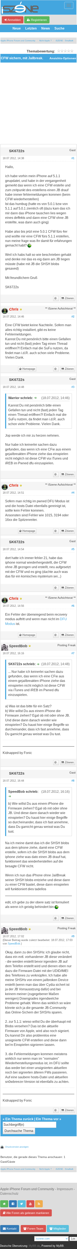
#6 (72, 605)
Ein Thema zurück (19, 1119)
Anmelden (14, 19)
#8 (72, 780)
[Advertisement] (38, 103)
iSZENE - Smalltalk (64, 40)
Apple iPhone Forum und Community (17, 40)
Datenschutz (9, 1193)
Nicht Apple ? (45, 40)
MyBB (60, 1245)
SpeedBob (14, 943)
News (45, 28)
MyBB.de (34, 1245)
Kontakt (11, 1228)
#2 (72, 316)
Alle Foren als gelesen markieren (27, 1213)
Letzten (31, 28)
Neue (17, 28)
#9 (72, 936)
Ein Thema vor (47, 1119)
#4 (72, 492)
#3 (72, 387)
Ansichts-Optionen (62, 58)
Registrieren (38, 19)
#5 (72, 549)
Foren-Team (34, 1228)
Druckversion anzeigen (17, 1147)
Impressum (65, 1189)
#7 (72, 653)
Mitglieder (59, 1228)
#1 (72, 158)
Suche (59, 28)
